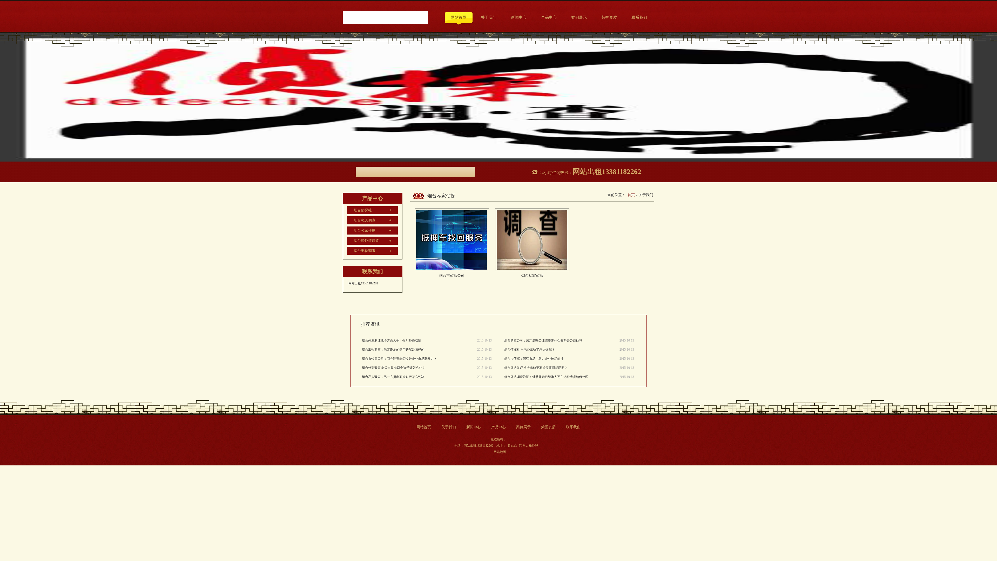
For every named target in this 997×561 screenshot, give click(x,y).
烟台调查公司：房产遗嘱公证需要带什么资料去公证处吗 (543, 340)
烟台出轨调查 (364, 251)
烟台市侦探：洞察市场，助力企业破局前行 (533, 358)
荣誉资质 (609, 17)
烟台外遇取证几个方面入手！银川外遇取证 (391, 340)
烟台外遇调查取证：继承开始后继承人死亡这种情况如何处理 (546, 377)
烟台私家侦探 (364, 230)
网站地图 (500, 452)
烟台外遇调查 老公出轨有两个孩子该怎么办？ (393, 368)
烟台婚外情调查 (366, 241)
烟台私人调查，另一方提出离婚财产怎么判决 (393, 377)
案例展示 (579, 17)
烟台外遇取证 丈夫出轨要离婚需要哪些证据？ (535, 368)
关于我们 (488, 17)
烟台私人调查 (364, 220)
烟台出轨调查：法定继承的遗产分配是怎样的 (393, 349)
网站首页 (458, 17)
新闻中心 (519, 17)
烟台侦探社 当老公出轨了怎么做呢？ (529, 349)
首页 (631, 195)
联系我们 (639, 17)
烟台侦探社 (363, 210)
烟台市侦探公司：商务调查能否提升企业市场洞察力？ (399, 358)
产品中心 (549, 17)
